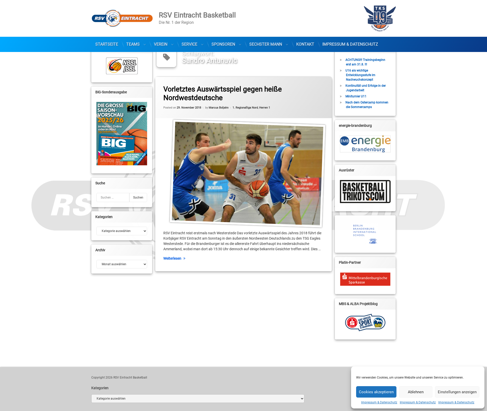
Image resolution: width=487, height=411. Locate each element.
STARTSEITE (106, 44)
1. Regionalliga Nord (245, 107)
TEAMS (133, 44)
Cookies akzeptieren (376, 392)
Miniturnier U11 (356, 96)
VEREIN (160, 44)
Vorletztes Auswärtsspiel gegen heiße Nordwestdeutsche (222, 93)
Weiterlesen (172, 258)
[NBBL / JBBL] (121, 66)
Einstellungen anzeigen (457, 392)
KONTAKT (305, 44)
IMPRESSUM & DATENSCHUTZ (350, 44)
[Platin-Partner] (365, 279)
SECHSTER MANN (265, 44)
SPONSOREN (223, 44)
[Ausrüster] (365, 191)
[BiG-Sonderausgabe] (121, 133)
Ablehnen (416, 392)
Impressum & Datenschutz (379, 402)
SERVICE (189, 44)
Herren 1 (264, 107)
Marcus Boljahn (219, 107)
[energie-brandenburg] (365, 143)
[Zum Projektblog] (365, 322)
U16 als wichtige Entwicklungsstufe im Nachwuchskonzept (360, 75)
